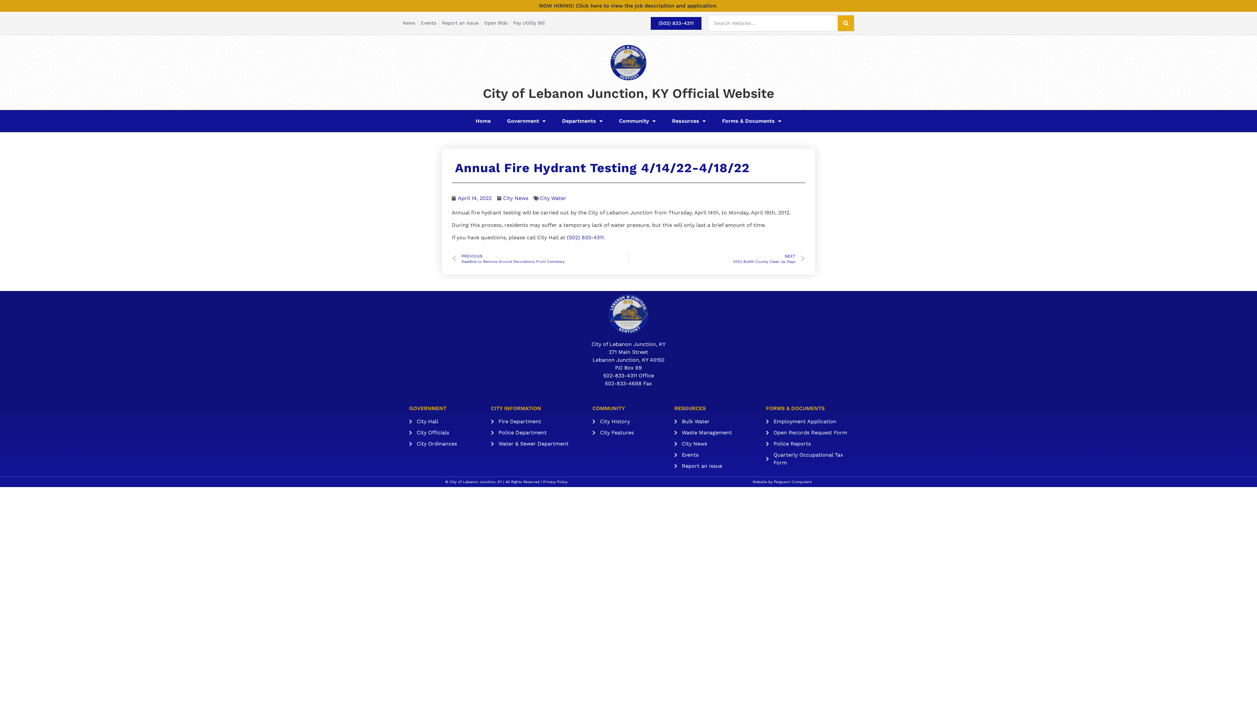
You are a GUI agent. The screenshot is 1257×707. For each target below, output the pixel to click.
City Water (553, 198)
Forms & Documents (748, 121)
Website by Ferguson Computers (782, 482)
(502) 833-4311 (585, 237)
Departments (579, 121)
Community (634, 121)
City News (515, 198)
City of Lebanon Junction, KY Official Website (628, 93)
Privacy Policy (555, 482)
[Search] (846, 23)
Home (483, 121)
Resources (685, 121)
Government (523, 121)
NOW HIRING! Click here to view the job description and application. (628, 6)
